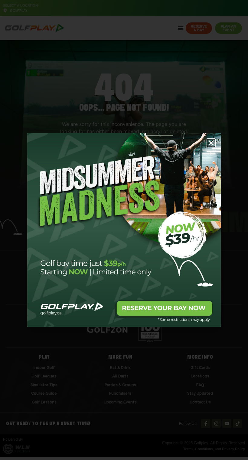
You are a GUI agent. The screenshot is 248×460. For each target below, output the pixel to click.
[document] (124, 230)
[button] (211, 142)
